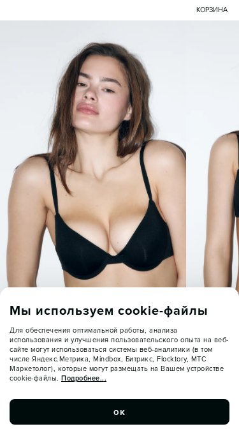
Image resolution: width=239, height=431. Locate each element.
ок (119, 412)
